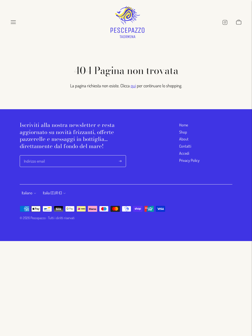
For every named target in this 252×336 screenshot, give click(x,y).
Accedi (184, 153)
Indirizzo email (34, 155)
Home (183, 124)
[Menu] (13, 22)
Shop (183, 132)
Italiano (27, 192)
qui (133, 85)
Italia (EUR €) (52, 192)
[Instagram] (224, 22)
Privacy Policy (189, 160)
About (184, 139)
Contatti (185, 146)
